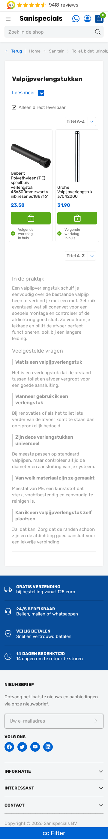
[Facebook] (9, 747)
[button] (31, 218)
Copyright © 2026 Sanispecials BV (40, 823)
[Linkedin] (48, 747)
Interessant (19, 788)
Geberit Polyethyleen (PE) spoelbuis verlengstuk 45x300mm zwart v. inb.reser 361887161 (30, 185)
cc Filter (54, 833)
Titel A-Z (81, 121)
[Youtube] (35, 747)
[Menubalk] (8, 19)
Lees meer (29, 92)
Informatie (17, 771)
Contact (14, 805)
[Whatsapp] (76, 19)
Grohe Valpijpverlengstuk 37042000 (74, 192)
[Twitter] (22, 747)
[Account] (87, 19)
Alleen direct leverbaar (42, 107)
